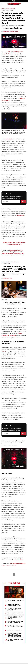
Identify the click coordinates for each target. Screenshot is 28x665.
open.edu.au (19, 560)
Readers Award (13, 250)
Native (8, 565)
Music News (12, 8)
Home (2, 8)
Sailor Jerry (21, 253)
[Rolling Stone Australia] (14, 4)
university (13, 565)
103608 (11, 563)
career (3, 351)
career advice (18, 563)
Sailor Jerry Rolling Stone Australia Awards (12, 255)
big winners (20, 215)
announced (7, 139)
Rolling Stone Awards (12, 253)
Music (6, 8)
